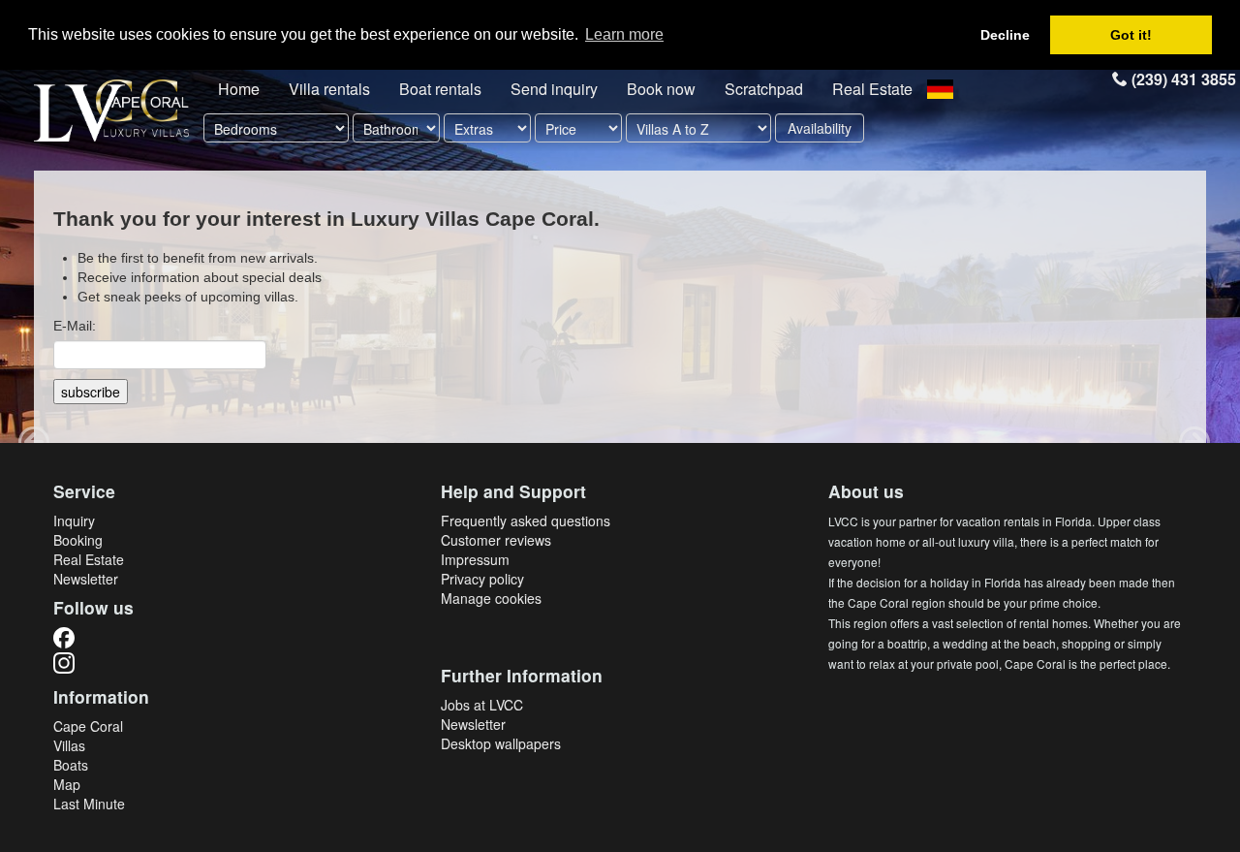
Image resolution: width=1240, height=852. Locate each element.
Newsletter (85, 578)
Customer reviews (496, 540)
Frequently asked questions (525, 520)
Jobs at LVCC (482, 704)
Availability (820, 128)
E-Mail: (74, 325)
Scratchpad (764, 89)
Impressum (475, 559)
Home (239, 89)
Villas (69, 745)
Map (66, 784)
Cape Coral (88, 726)
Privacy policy (482, 578)
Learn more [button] (624, 34)
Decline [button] (1005, 35)
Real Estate (872, 89)
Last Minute (89, 803)
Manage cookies (491, 598)
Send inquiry (554, 89)
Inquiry (74, 520)
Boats (70, 764)
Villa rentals (329, 89)
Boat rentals (440, 89)
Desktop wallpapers (501, 743)
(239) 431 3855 (1182, 79)
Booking (78, 540)
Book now (661, 89)
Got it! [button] (1131, 35)
